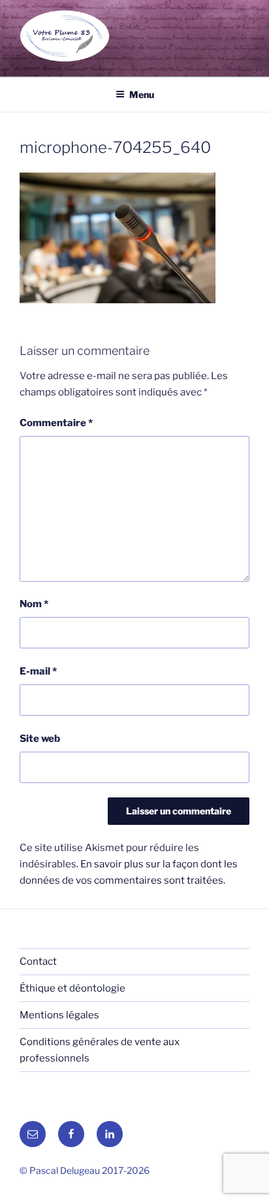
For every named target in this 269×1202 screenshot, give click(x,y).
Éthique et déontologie (72, 988)
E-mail (38, 671)
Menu (141, 94)
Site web (40, 738)
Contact (38, 961)
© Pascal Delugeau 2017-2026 (85, 1170)
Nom (34, 604)
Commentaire (56, 423)
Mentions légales (59, 1015)
